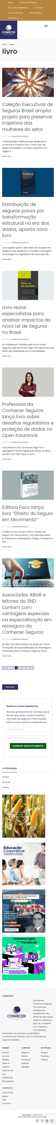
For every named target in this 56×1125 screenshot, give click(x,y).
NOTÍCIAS (39, 8)
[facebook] (37, 1121)
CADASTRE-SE (13, 18)
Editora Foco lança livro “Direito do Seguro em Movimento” (27, 513)
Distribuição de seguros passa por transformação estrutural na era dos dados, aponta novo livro (25, 220)
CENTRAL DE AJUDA (15, 13)
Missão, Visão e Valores (5, 1063)
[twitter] (42, 1121)
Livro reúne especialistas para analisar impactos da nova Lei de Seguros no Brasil (26, 319)
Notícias (6, 136)
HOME (10, 2)
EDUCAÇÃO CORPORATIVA (18, 8)
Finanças (26, 1059)
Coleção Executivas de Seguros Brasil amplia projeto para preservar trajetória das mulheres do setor (27, 116)
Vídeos (5, 787)
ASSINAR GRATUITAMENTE (28, 746)
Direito (25, 1056)
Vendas (25, 1066)
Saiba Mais (6, 156)
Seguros (26, 1052)
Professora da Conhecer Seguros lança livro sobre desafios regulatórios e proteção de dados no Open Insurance (28, 419)
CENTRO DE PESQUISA (28, 2)
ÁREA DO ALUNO (35, 13)
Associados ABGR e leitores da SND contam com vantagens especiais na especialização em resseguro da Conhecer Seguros (27, 613)
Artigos (5, 776)
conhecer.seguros (19, 136)
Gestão (25, 1063)
